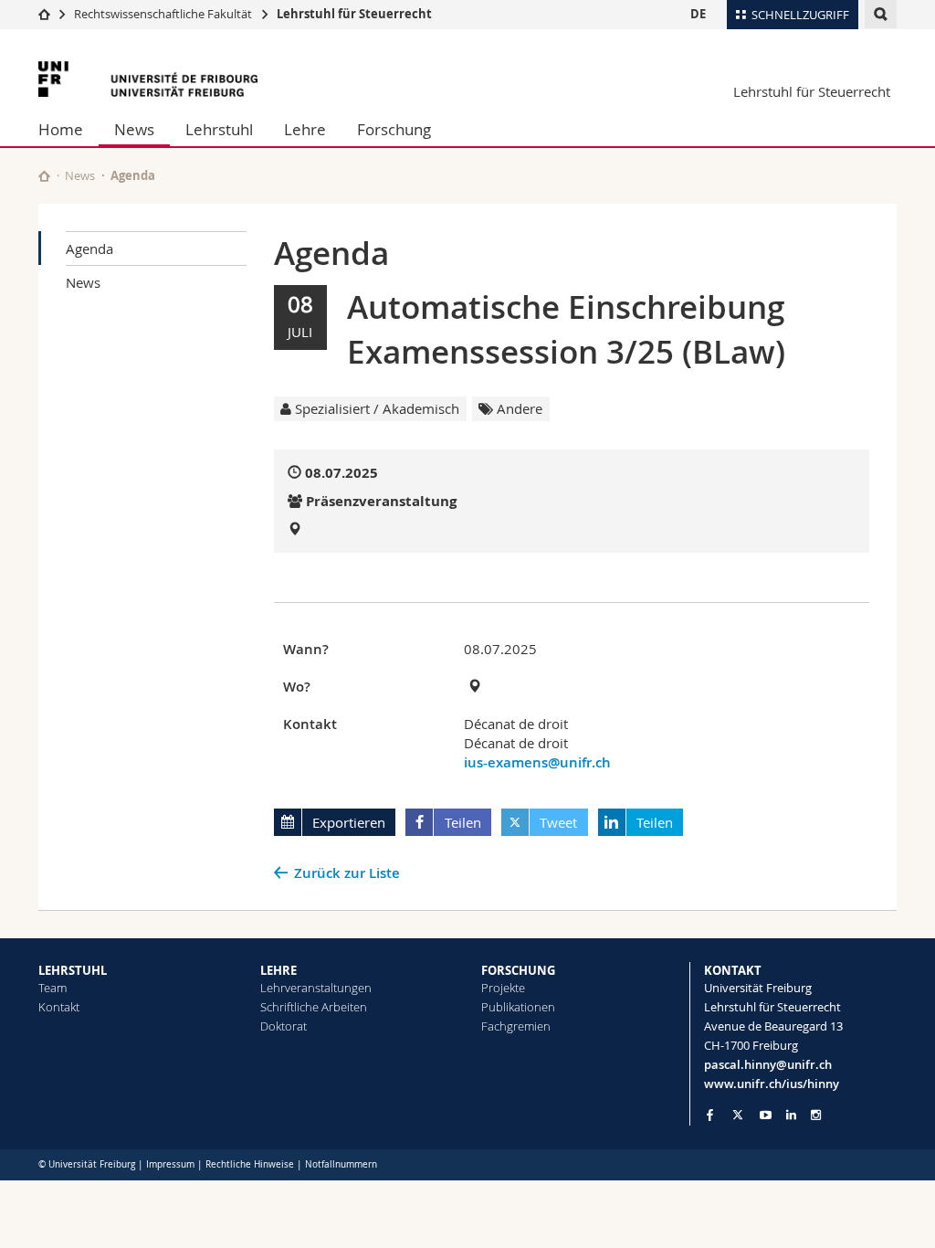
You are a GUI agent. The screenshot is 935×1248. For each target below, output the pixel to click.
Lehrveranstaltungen (316, 987)
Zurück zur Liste (347, 873)
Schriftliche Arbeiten (313, 1007)
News (134, 129)
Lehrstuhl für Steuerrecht (354, 13)
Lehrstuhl (219, 129)
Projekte (503, 987)
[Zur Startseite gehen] (44, 13)
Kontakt (58, 1007)
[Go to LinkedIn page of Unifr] (791, 1115)
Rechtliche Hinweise (249, 1164)
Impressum (170, 1164)
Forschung (394, 129)
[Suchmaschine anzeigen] (881, 14)
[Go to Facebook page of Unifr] (710, 1114)
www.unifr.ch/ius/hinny (771, 1083)
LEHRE (278, 970)
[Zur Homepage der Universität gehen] (147, 79)
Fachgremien (516, 1026)
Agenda (89, 248)
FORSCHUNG (518, 970)
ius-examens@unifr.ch (537, 762)
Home (60, 129)
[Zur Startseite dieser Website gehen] (44, 175)
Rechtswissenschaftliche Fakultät (164, 13)
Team (52, 987)
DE (698, 13)
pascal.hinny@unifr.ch (768, 1064)
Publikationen (518, 1007)
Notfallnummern (341, 1164)
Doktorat (283, 1026)
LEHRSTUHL (72, 970)
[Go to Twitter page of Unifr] (737, 1114)
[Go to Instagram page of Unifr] (816, 1115)
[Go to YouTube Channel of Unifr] (766, 1115)
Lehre (305, 129)
